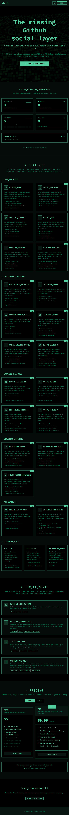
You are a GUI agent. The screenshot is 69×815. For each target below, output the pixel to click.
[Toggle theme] (54, 3)
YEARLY (39, 701)
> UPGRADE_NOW (52, 754)
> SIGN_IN (62, 3)
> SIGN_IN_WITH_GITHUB (34, 798)
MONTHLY (30, 701)
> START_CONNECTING (34, 64)
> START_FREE (17, 753)
